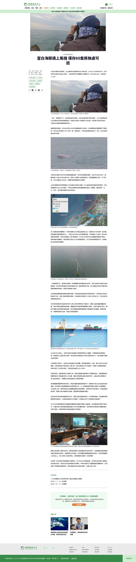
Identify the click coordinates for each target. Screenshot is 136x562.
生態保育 (52, 8)
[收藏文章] (29, 90)
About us (110, 547)
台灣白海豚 (32, 80)
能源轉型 (37, 83)
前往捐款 (79, 505)
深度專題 (46, 8)
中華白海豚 (32, 77)
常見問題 (97, 549)
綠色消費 (79, 8)
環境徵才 (71, 547)
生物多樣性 (32, 86)
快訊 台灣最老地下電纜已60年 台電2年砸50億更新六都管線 (68, 11)
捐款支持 (110, 8)
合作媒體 (110, 549)
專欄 (36, 8)
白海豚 (31, 83)
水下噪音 (39, 77)
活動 (83, 547)
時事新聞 (27, 8)
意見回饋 (110, 552)
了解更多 (73, 558)
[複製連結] (42, 90)
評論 (32, 8)
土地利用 (72, 8)
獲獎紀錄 (97, 552)
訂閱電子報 (103, 8)
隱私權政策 (85, 552)
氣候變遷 (59, 8)
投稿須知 (71, 552)
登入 (111, 4)
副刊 (41, 8)
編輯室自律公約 (73, 549)
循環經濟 (65, 8)
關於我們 (97, 547)
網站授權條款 (85, 549)
